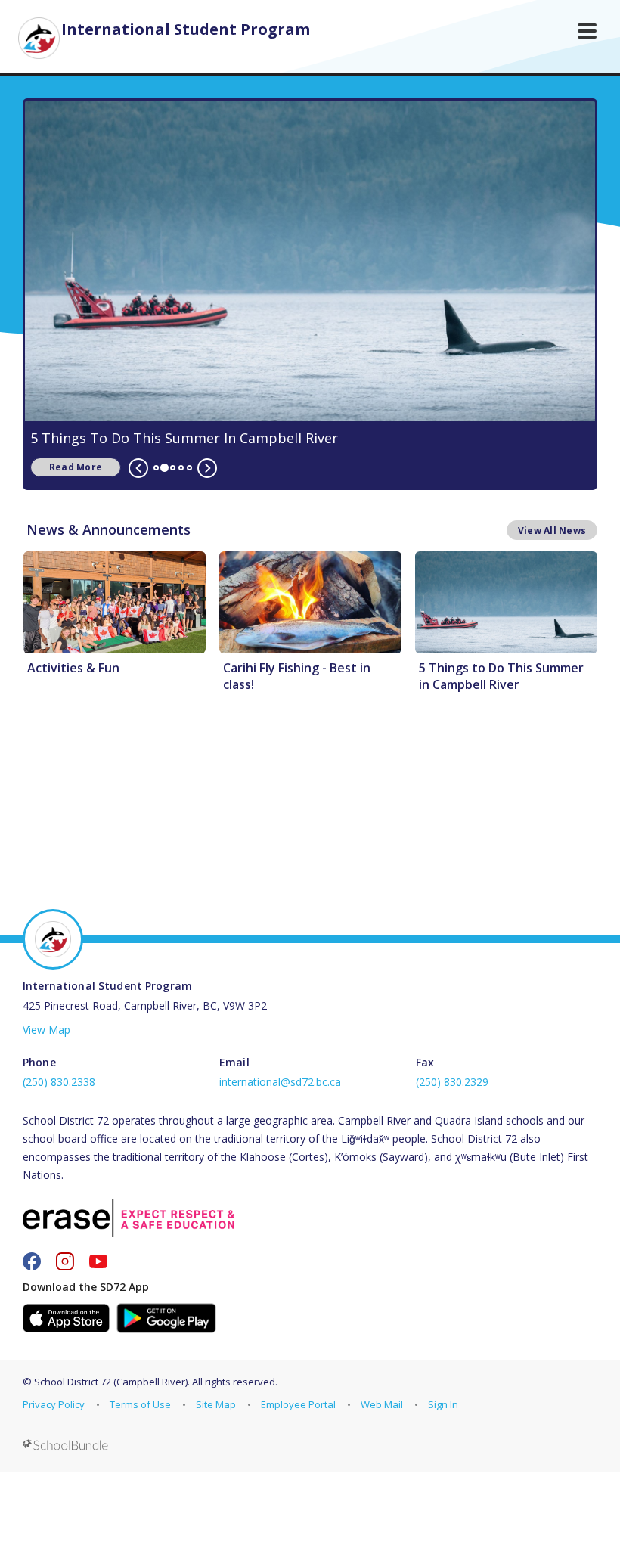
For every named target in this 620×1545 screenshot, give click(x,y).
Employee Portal (298, 1404)
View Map (46, 1029)
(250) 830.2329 (452, 1082)
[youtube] (98, 1261)
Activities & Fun (73, 667)
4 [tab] (181, 467)
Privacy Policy (54, 1404)
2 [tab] (164, 467)
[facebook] (32, 1261)
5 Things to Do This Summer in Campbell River (184, 438)
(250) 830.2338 (59, 1082)
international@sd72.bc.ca (280, 1082)
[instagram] (65, 1261)
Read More (66, 467)
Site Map (216, 1404)
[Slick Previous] (138, 468)
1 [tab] (156, 467)
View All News (552, 530)
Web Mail (382, 1404)
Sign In (443, 1404)
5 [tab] (189, 467)
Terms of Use (140, 1404)
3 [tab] (172, 467)
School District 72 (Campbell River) (111, 1381)
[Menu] (587, 31)
